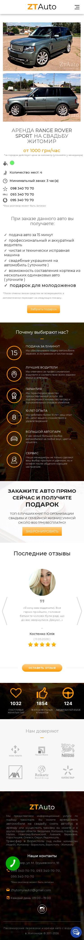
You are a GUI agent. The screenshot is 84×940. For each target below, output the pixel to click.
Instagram (42, 909)
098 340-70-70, (23, 870)
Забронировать (42, 531)
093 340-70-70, (49, 870)
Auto (42, 6)
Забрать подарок (43, 309)
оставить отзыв (42, 667)
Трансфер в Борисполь (25, 841)
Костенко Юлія (42, 634)
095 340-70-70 (22, 876)
